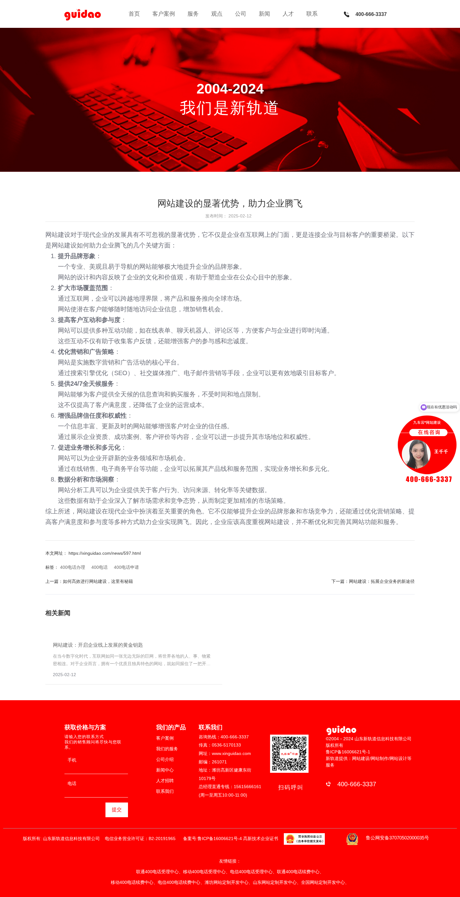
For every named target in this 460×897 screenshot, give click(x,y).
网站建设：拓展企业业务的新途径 (382, 581)
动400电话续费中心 (134, 882)
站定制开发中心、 (331, 882)
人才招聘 (165, 780)
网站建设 (57, 234)
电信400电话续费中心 (179, 882)
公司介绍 (165, 759)
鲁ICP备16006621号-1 (348, 751)
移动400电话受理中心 (204, 871)
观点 (216, 14)
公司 (240, 14)
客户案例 (163, 14)
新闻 (264, 14)
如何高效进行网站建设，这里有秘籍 (98, 581)
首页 (134, 14)
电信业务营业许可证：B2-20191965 (141, 838)
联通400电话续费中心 (298, 871)
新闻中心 (165, 769)
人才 (288, 14)
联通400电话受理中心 (157, 871)
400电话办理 (72, 567)
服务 (193, 14)
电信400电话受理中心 (251, 871)
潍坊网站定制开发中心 (226, 882)
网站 (64, 458)
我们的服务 (167, 748)
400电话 (99, 567)
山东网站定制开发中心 (275, 882)
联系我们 (165, 791)
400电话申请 (126, 567)
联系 (312, 14)
